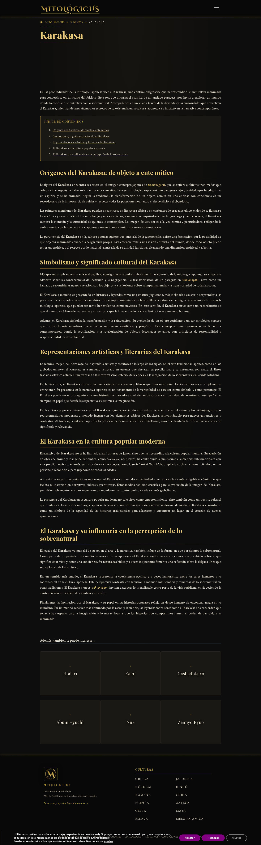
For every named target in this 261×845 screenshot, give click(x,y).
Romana (143, 795)
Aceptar (190, 838)
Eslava (141, 819)
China (181, 795)
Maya (181, 811)
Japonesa (184, 779)
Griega (141, 779)
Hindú (182, 787)
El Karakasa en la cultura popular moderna (79, 148)
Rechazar (213, 838)
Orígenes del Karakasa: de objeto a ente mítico (81, 130)
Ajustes (236, 838)
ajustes (108, 841)
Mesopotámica (190, 819)
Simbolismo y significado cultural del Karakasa (81, 136)
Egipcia (142, 803)
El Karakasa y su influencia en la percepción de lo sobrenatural (90, 154)
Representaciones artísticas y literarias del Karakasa (84, 142)
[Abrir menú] (216, 9)
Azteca (183, 803)
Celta (140, 811)
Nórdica (143, 787)
